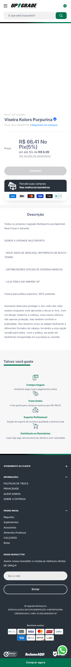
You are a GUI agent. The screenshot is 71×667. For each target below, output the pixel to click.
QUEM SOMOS (12, 493)
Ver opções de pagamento (35, 156)
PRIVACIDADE (11, 488)
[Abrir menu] (5, 5)
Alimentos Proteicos (15, 532)
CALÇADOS (10, 537)
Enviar (36, 589)
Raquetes (9, 517)
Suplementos (11, 522)
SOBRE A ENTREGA (15, 499)
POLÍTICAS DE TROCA (16, 483)
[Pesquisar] (61, 15)
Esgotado (36, 170)
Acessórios (10, 527)
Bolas (7, 542)
